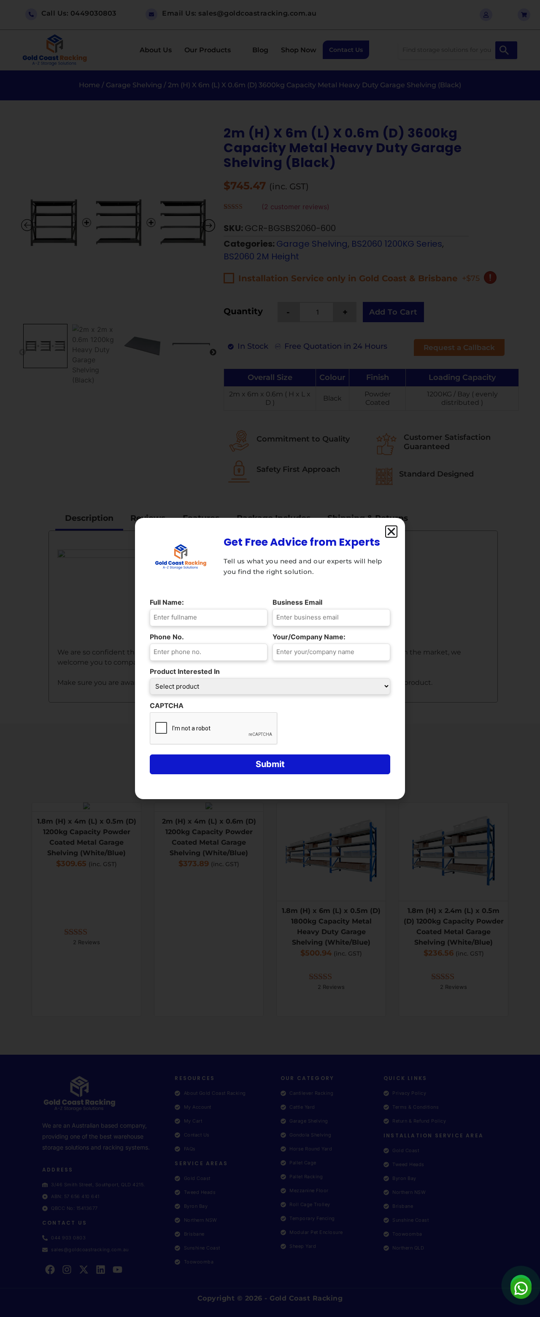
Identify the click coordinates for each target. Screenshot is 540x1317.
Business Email (300, 602)
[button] (391, 531)
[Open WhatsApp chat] (521, 1285)
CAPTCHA (167, 705)
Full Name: (169, 602)
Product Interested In (187, 671)
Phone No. (169, 636)
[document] (270, 658)
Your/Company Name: (311, 636)
